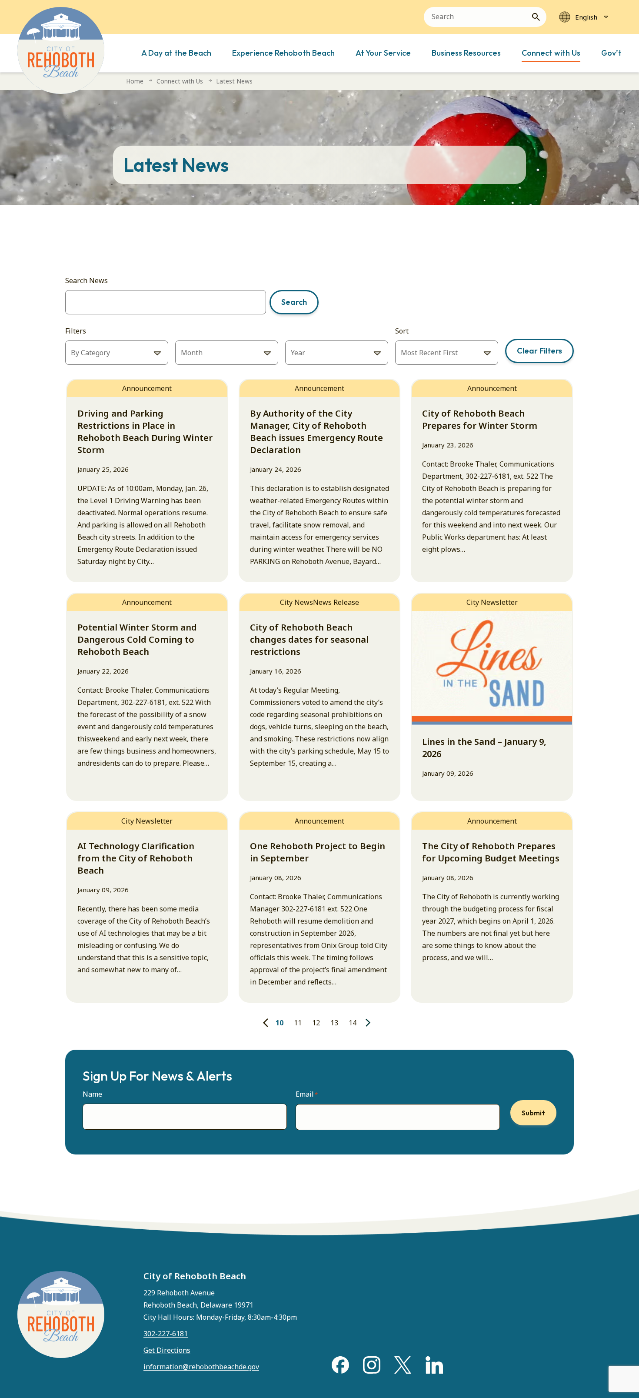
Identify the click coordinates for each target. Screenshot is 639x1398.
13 (334, 1023)
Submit (533, 1112)
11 (298, 1023)
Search (294, 302)
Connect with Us (551, 53)
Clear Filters (539, 351)
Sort (402, 331)
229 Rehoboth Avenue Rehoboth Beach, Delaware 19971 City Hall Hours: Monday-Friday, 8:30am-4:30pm (220, 1305)
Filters (75, 331)
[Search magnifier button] (539, 17)
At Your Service (383, 53)
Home (134, 81)
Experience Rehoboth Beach (283, 53)
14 (352, 1023)
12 (316, 1023)
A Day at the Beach (176, 53)
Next (369, 1022)
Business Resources (466, 53)
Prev (266, 1022)
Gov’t (611, 53)
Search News (86, 280)
